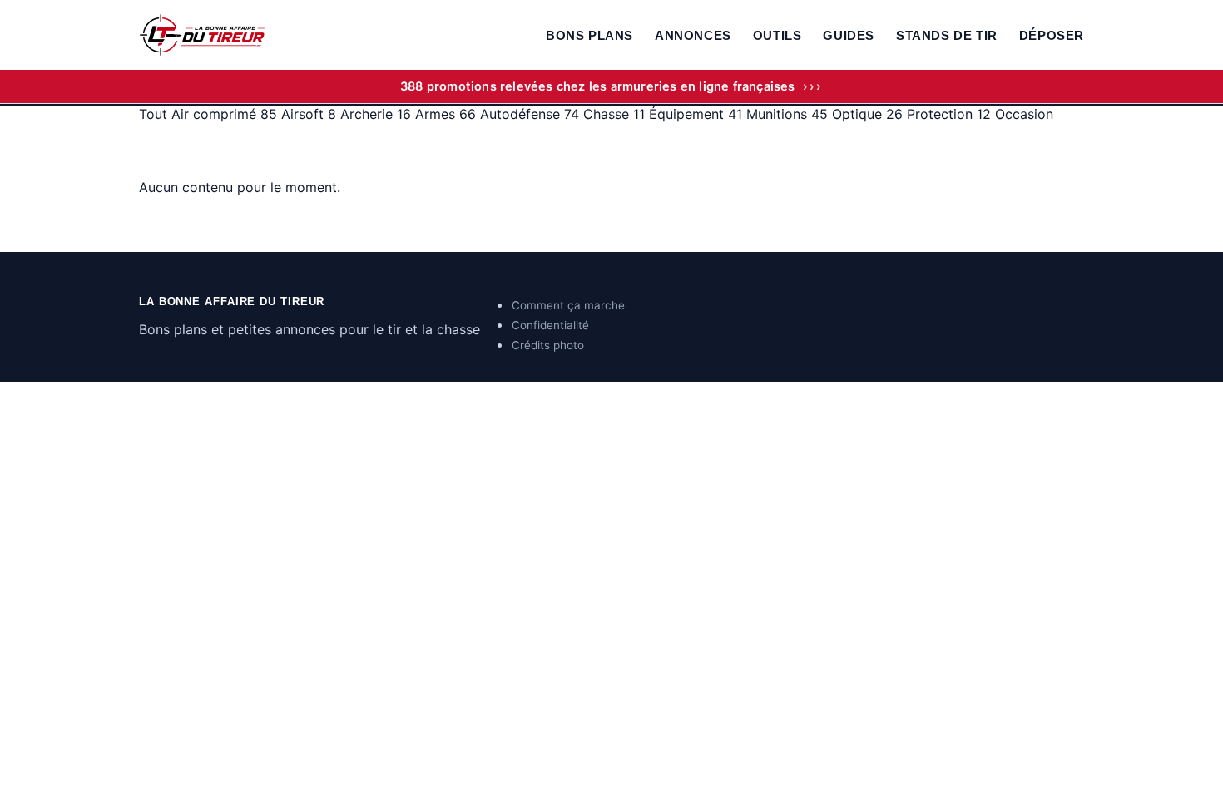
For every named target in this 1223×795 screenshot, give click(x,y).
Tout (155, 114)
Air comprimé (224, 114)
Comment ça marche (568, 305)
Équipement (695, 114)
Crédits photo (548, 345)
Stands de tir (947, 35)
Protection (949, 114)
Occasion (1024, 114)
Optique (867, 114)
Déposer (1051, 35)
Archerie (375, 114)
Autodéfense (529, 114)
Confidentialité (550, 325)
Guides (848, 35)
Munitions (787, 114)
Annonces (693, 35)
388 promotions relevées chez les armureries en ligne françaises (611, 86)
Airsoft (308, 114)
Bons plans (589, 35)
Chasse (614, 114)
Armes (445, 114)
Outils (777, 35)
